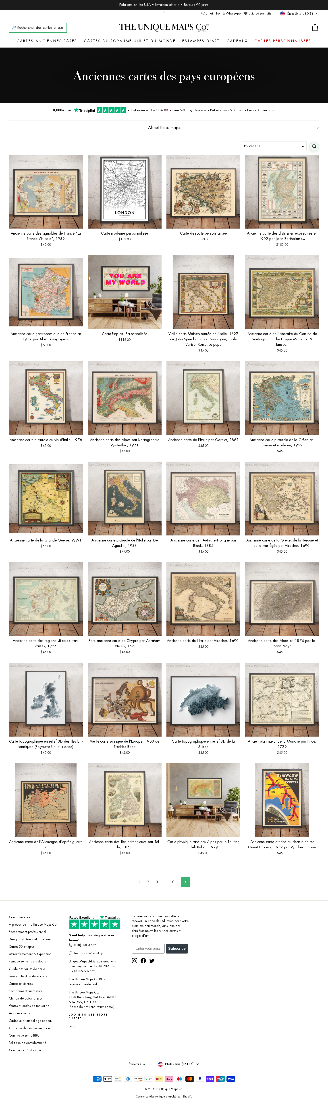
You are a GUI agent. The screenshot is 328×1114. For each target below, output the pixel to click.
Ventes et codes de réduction (29, 1005)
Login (72, 1026)
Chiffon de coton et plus (26, 998)
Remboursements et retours (27, 961)
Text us (78, 953)
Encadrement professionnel (27, 932)
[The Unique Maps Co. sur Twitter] (152, 960)
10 (172, 882)
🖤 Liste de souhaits (257, 13)
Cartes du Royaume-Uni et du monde (130, 41)
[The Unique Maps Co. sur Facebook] (143, 960)
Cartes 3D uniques (22, 946)
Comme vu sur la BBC (24, 1035)
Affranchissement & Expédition (30, 954)
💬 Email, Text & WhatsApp (221, 13)
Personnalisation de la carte (28, 976)
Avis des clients (19, 1013)
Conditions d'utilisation (25, 1050)
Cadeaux (237, 41)
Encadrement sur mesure (26, 991)
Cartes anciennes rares (47, 41)
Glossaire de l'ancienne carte (29, 1028)
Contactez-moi (19, 917)
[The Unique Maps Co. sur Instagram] (134, 960)
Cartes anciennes (21, 983)
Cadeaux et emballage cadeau (31, 1020)
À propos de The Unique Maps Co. (33, 924)
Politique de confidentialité (27, 1042)
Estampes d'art (201, 41)
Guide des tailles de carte (27, 969)
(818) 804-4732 (85, 945)
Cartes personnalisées (282, 41)
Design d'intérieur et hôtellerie (30, 939)
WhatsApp (95, 953)
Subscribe (177, 948)
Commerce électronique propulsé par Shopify (164, 1096)
